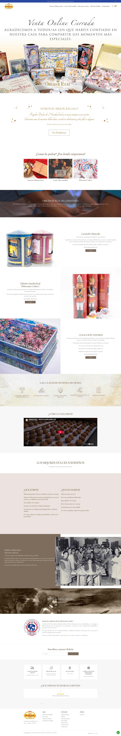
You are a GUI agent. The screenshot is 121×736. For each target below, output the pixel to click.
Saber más (9, 568)
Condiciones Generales (47, 720)
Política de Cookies (46, 718)
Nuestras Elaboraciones (56, 6)
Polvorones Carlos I (83, 6)
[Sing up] (73, 653)
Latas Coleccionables (70, 6)
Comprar (91, 250)
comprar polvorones (64, 635)
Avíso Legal (45, 716)
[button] (115, 6)
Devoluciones (64, 722)
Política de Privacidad (47, 714)
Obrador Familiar (95, 6)
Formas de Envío (65, 724)
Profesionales (106, 6)
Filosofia (63, 716)
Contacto (82, 714)
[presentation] (21, 693)
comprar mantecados (62, 206)
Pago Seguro (64, 720)
